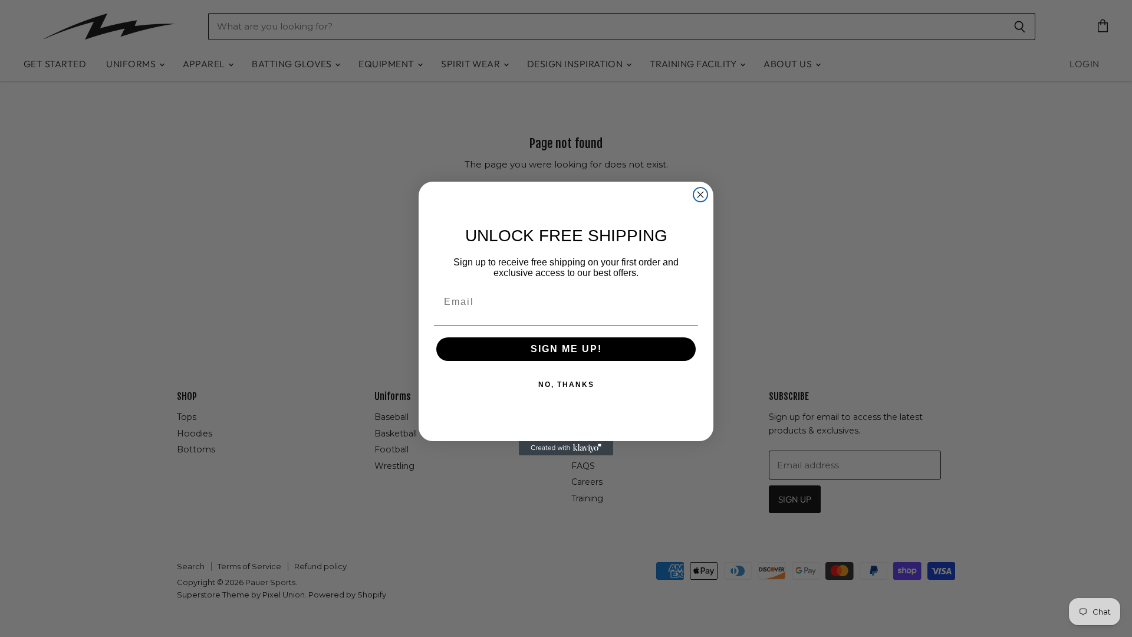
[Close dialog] (700, 195)
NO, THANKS (566, 384)
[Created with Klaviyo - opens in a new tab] (566, 448)
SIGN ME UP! (566, 349)
